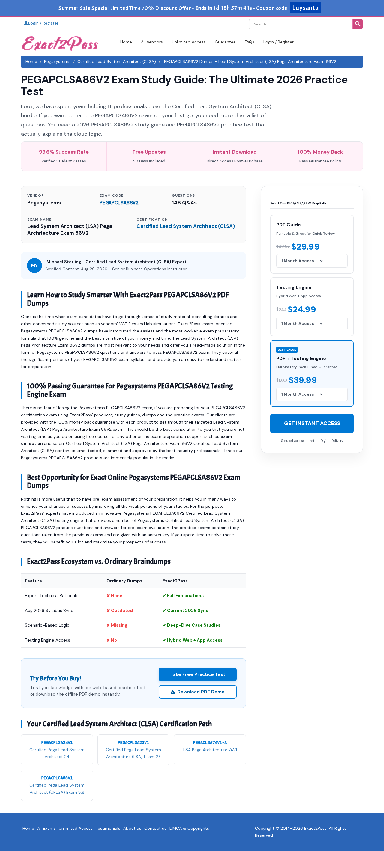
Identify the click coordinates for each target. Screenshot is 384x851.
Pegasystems (57, 61)
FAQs (249, 42)
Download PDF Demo (201, 692)
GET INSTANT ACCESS (312, 423)
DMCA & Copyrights (189, 828)
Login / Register (43, 23)
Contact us (155, 828)
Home (126, 42)
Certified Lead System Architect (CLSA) (116, 61)
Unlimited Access (189, 42)
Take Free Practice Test (197, 674)
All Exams (46, 828)
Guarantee (225, 42)
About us (132, 828)
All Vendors (152, 42)
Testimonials (108, 828)
